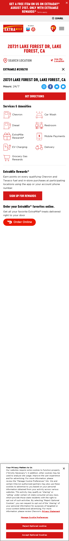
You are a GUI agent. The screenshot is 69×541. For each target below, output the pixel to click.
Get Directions (34, 96)
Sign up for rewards (22, 196)
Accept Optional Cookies (34, 535)
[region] (34, 502)
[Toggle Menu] (61, 28)
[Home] (19, 28)
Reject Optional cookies (34, 526)
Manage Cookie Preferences (34, 517)
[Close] (63, 468)
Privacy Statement (51, 511)
